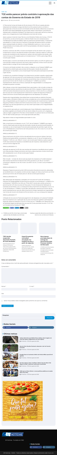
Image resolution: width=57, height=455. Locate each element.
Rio (6, 11)
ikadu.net (51, 453)
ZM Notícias (5, 20)
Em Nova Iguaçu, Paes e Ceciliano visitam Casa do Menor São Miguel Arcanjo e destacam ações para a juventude (35, 356)
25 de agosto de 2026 (34, 341)
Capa (2, 11)
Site (2, 293)
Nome (3, 286)
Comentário (5, 266)
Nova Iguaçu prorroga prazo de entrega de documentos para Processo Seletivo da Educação (46, 240)
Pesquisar (6, 315)
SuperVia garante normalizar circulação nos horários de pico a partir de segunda (28, 240)
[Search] (54, 3)
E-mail (32, 286)
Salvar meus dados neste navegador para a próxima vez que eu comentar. (26, 300)
